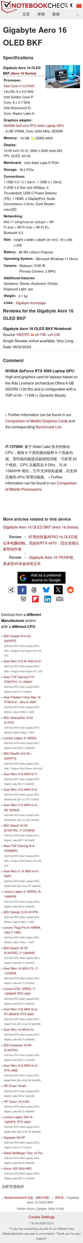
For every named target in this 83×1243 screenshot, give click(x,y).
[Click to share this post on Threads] (34, 590)
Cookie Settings (42, 1216)
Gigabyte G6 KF (14, 1137)
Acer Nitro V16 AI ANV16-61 (23, 661)
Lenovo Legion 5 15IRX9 (20, 738)
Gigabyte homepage (31, 302)
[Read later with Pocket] (23, 598)
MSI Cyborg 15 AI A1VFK (21, 912)
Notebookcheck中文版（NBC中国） (27, 1197)
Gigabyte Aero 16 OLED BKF (27, 527)
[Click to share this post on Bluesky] (46, 590)
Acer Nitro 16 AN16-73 (18, 1029)
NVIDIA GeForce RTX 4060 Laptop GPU (34, 125)
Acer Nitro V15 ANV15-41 (21, 789)
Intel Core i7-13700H (19, 85)
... (77, 14)
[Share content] (11, 590)
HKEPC (23, 334)
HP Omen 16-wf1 (15, 1086)
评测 (41, 14)
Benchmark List (48, 426)
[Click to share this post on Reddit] (70, 589)
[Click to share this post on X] (58, 589)
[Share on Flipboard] (35, 598)
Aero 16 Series (23, 73)
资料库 (59, 1197)
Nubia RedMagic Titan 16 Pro (23, 1153)
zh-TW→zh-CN (47, 334)
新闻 (56, 14)
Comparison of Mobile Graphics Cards (36, 420)
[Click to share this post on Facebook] (22, 590)
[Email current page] (59, 599)
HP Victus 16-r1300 (16, 1101)
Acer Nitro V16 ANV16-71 (21, 774)
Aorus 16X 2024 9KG (18, 1168)
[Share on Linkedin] (47, 598)
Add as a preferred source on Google (46, 577)
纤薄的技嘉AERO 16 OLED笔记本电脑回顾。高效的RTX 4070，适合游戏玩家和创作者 (41, 543)
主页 (26, 14)
